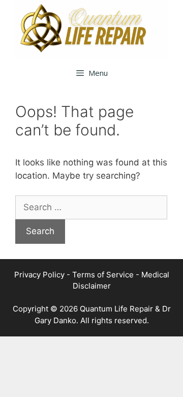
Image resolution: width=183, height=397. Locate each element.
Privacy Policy (39, 274)
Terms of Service (103, 274)
